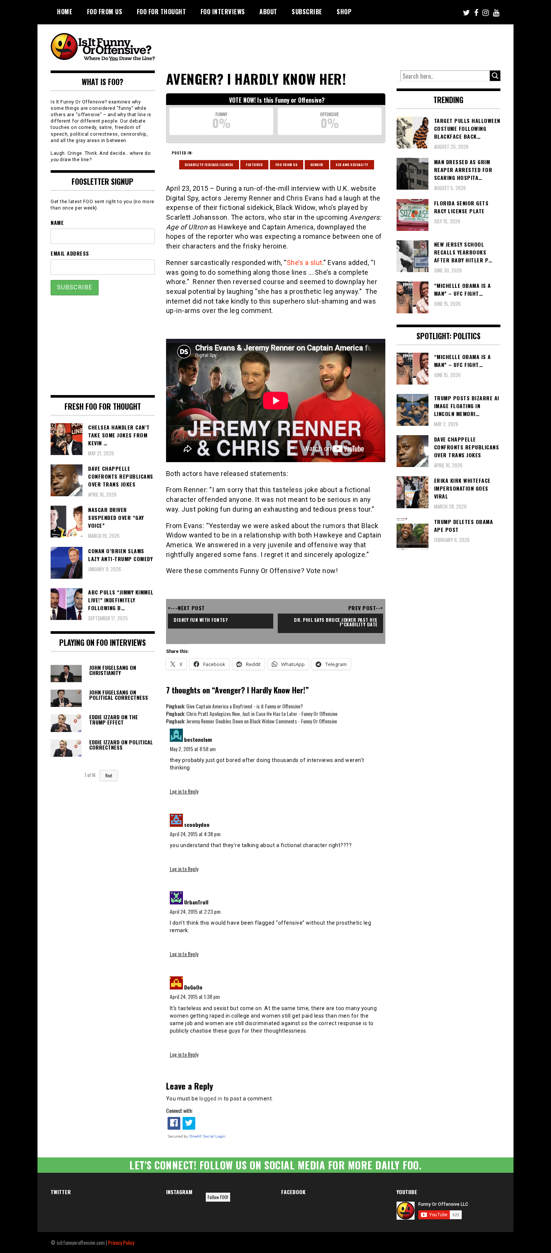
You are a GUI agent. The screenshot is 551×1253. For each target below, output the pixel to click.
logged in (211, 1099)
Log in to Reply (184, 791)
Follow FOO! (218, 1197)
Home (64, 11)
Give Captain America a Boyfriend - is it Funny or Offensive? (244, 706)
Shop (344, 11)
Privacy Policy (121, 1242)
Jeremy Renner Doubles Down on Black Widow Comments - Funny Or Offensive (261, 721)
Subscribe (307, 11)
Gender (316, 164)
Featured (254, 164)
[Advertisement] (360, 45)
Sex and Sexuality (352, 164)
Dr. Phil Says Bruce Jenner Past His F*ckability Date (336, 622)
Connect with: (179, 1110)
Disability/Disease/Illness (209, 164)
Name (57, 222)
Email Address (70, 253)
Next (108, 775)
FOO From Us (105, 11)
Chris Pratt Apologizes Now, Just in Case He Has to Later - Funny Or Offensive (261, 713)
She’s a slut (304, 262)
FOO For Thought (161, 11)
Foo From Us (287, 164)
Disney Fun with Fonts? (201, 620)
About (268, 11)
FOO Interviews (223, 11)
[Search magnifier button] (495, 75)
